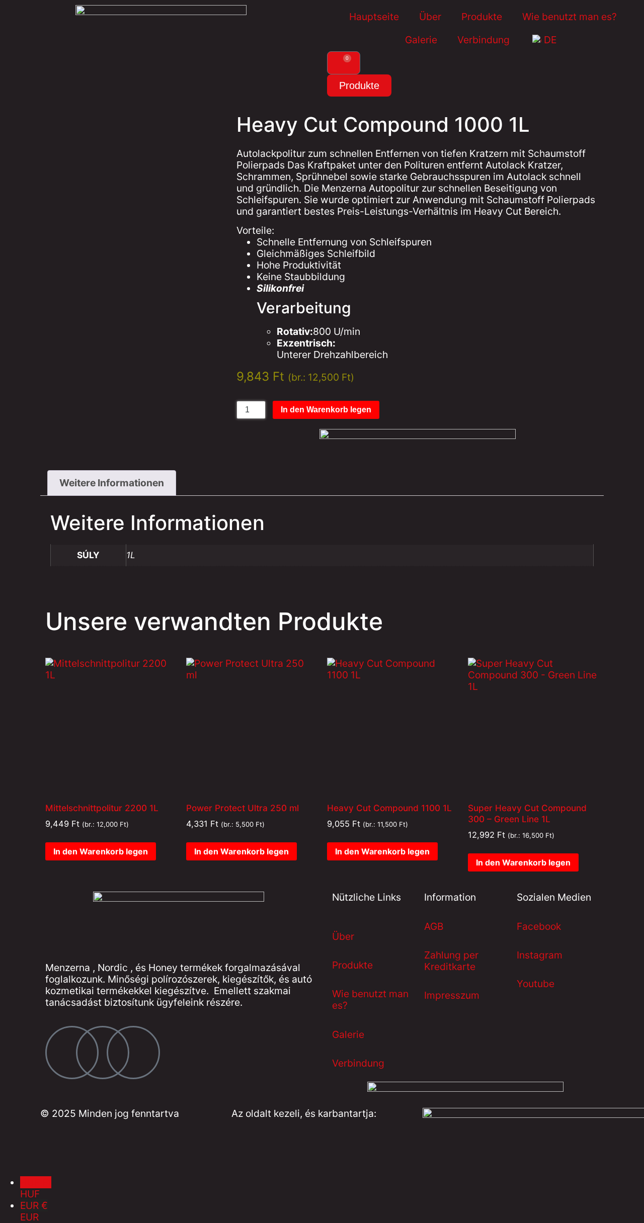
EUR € (34, 1211)
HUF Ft (35, 1188)
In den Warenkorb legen (326, 409)
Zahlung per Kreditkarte (451, 961)
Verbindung (483, 40)
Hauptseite (374, 17)
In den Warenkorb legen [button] (100, 851)
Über (430, 17)
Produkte (481, 17)
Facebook (539, 926)
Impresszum (451, 995)
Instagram (539, 955)
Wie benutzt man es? (569, 17)
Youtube (535, 984)
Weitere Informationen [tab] (111, 483)
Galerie (421, 40)
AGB (433, 926)
